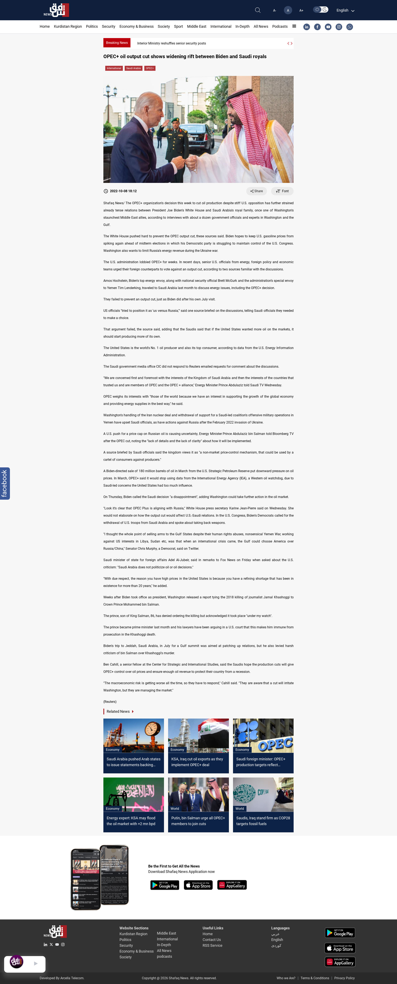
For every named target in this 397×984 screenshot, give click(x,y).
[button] (288, 43)
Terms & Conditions (315, 978)
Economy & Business (137, 26)
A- (274, 10)
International (220, 26)
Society (164, 26)
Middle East (196, 26)
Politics (92, 26)
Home (45, 26)
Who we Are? (286, 978)
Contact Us (212, 939)
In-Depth (243, 26)
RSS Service (212, 945)
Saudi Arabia (133, 68)
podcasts (280, 26)
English (277, 939)
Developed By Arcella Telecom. (62, 978)
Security (108, 26)
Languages (280, 928)
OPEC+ (150, 68)
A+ (301, 10)
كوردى (276, 945)
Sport (178, 26)
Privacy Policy (344, 978)
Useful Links (213, 928)
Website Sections (134, 928)
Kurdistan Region (68, 26)
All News (261, 26)
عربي (275, 934)
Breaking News (117, 43)
